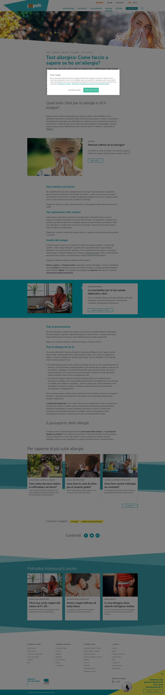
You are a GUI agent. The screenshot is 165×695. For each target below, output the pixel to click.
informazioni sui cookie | (64, 84)
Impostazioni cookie (74, 90)
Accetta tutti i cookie (91, 90)
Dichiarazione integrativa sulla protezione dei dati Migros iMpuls (90, 84)
